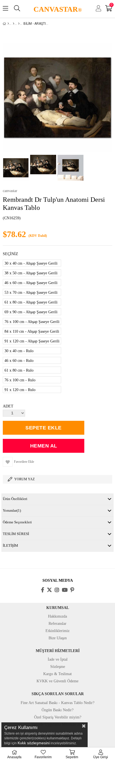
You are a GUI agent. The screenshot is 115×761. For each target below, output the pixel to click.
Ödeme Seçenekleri (17, 522)
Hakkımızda (57, 616)
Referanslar (57, 623)
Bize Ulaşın (58, 638)
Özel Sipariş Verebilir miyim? (57, 717)
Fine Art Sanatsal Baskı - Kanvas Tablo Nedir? (57, 703)
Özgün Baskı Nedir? (57, 710)
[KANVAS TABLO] (13, 23)
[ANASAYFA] (8, 23)
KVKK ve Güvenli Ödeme (57, 681)
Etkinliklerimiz (57, 631)
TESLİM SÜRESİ (16, 534)
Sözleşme (57, 667)
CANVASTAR (57, 9)
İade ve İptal (58, 659)
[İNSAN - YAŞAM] (19, 23)
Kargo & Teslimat (57, 674)
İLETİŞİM (10, 545)
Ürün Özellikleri (15, 499)
